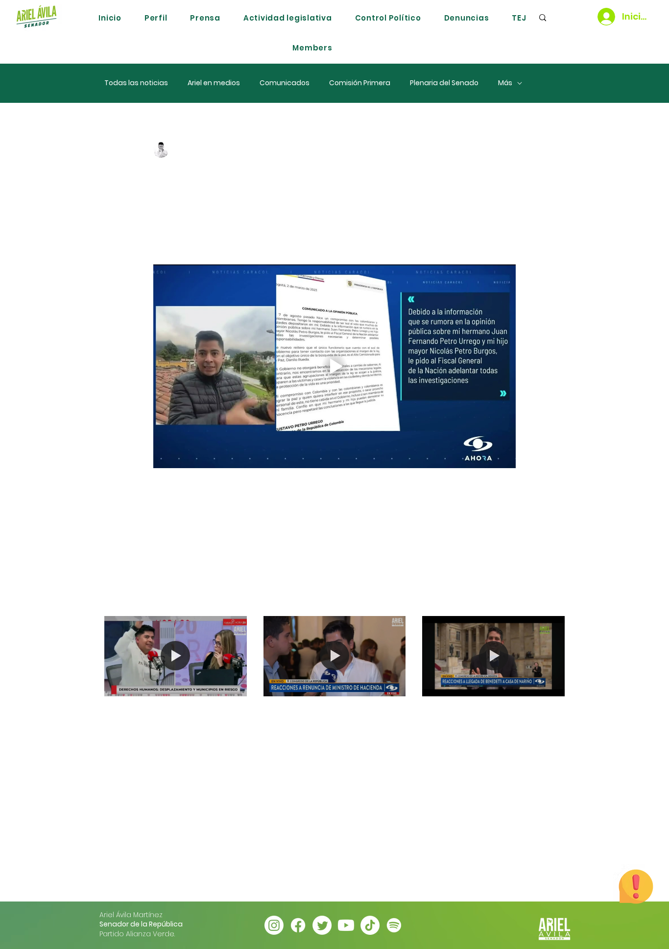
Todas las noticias (136, 83)
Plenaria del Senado (444, 83)
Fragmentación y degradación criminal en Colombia (173, 722)
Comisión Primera (359, 83)
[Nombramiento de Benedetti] (493, 656)
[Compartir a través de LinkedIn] (206, 533)
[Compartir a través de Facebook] (158, 533)
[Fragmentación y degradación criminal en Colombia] (175, 656)
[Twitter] (322, 925)
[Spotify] (394, 925)
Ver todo (549, 598)
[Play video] (334, 366)
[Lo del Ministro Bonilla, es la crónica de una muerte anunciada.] (334, 656)
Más (505, 83)
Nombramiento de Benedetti (476, 721)
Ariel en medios (214, 83)
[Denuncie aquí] (636, 886)
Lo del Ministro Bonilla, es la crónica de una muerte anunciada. (333, 722)
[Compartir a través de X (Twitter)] (182, 533)
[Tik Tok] (370, 925)
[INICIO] (36, 16)
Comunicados (285, 83)
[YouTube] (346, 925)
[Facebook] (298, 925)
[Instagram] (274, 925)
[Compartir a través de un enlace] (230, 533)
